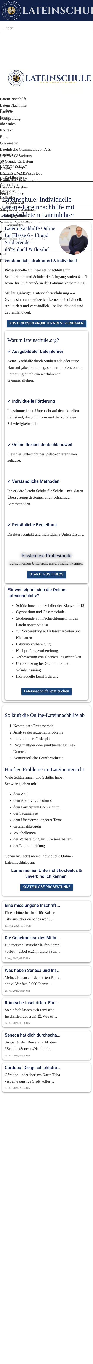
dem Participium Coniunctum (36, 807)
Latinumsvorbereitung (33, 644)
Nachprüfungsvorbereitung (37, 650)
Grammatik (54, 663)
